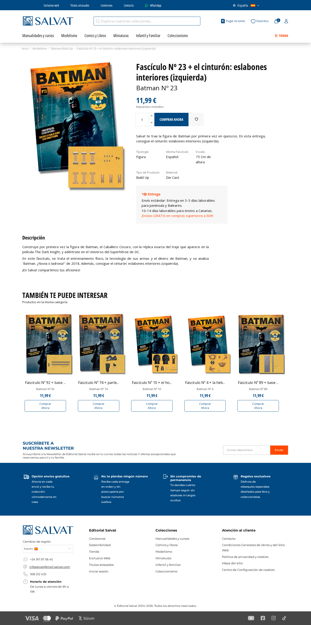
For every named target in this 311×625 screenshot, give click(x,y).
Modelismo (164, 551)
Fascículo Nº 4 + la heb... (205, 382)
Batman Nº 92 (45, 389)
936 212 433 (38, 574)
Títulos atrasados (79, 5)
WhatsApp (155, 5)
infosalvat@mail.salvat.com (49, 567)
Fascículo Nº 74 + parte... (98, 382)
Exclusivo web (51, 5)
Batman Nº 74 (98, 389)
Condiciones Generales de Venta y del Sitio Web (253, 547)
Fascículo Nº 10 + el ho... (152, 382)
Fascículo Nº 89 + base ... (258, 382)
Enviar (279, 450)
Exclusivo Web (99, 558)
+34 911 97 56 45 (41, 559)
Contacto (129, 5)
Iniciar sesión (98, 571)
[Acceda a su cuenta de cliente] (286, 21)
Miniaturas (163, 558)
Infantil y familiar (168, 565)
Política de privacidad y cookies (245, 557)
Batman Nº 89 (258, 389)
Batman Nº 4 (205, 389)
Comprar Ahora (45, 406)
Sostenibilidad (100, 545)
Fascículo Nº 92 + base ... (45, 382)
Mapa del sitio (232, 563)
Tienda (94, 551)
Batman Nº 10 (152, 389)
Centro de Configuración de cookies (248, 570)
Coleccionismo (166, 571)
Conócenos (106, 5)
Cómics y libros (167, 545)
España (242, 5)
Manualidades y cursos (172, 538)
